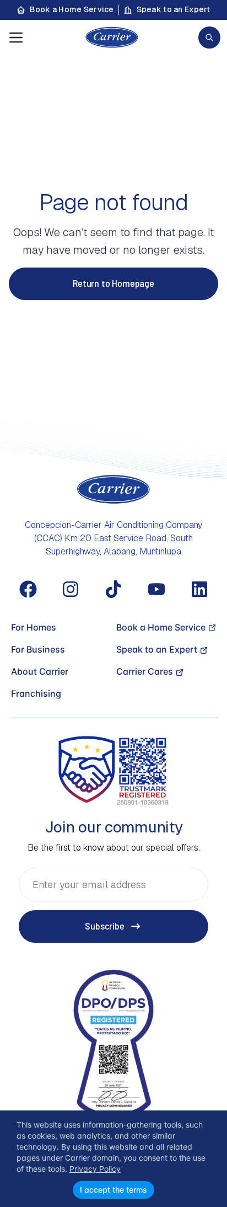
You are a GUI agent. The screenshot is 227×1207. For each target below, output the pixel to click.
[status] (113, 1158)
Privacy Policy (95, 1168)
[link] (209, 37)
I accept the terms (113, 1189)
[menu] (16, 37)
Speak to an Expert (173, 9)
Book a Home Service (72, 9)
